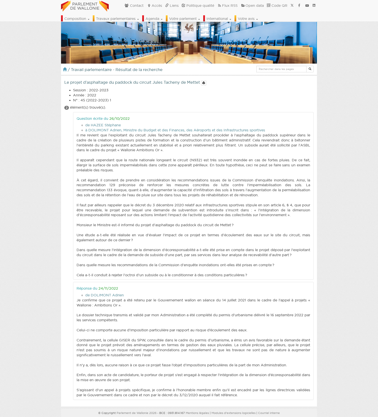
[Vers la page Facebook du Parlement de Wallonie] (299, 5)
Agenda (152, 18)
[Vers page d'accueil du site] (85, 5)
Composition (75, 18)
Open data (254, 5)
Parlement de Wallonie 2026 (136, 413)
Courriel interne (269, 413)
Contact (136, 5)
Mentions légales (197, 413)
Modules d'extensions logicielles (234, 413)
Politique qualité (199, 5)
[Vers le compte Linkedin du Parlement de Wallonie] (314, 5)
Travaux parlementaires (116, 18)
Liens (174, 5)
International (217, 18)
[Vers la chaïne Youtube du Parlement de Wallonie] (307, 5)
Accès (157, 5)
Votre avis (247, 18)
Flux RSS (230, 5)
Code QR (278, 5)
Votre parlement (183, 18)
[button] (310, 69)
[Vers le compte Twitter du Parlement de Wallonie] (292, 5)
